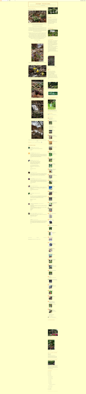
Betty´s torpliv (50, 315)
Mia (30, 172)
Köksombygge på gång (54, 141)
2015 (49, 371)
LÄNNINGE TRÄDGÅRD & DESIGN (52, 271)
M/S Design (31, 147)
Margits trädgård (51, 264)
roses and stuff (50, 237)
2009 (49, 389)
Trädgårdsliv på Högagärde (52, 169)
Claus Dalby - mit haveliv (52, 163)
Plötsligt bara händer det (52, 384)
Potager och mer (51, 290)
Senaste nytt (53, 254)
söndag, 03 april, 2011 (37, 193)
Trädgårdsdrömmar (51, 314)
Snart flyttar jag (54, 197)
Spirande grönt (51, 253)
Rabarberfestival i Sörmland (54, 232)
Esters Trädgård (43, 4)
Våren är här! (53, 130)
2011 (49, 375)
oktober (51, 377)
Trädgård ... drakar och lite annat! (52, 214)
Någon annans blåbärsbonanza (54, 243)
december (51, 376)
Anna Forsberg (51, 118)
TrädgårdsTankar (51, 129)
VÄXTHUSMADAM (51, 191)
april (50, 382)
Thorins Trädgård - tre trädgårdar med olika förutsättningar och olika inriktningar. (52, 302)
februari (51, 385)
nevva (31, 185)
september (51, 378)
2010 (49, 388)
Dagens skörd (53, 296)
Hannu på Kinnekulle (51, 140)
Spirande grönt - (32, 193)
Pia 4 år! (53, 220)
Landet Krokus (51, 158)
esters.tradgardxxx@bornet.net (51, 355)
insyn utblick (50, 242)
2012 (49, 374)
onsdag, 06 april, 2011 (40, 213)
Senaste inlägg (30, 237)
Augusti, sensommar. (54, 121)
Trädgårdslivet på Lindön (52, 259)
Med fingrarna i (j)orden (52, 174)
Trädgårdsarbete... (54, 304)
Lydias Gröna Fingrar (52, 248)
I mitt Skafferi (50, 309)
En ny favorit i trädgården (53, 159)
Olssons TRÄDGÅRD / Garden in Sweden (53, 225)
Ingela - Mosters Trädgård (33, 213)
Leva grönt (50, 231)
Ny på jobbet (53, 186)
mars (50, 383)
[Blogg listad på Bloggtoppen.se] (52, 114)
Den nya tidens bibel (54, 175)
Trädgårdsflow (51, 196)
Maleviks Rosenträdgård (52, 135)
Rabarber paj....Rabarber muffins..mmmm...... (54, 311)
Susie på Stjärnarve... (33, 178)
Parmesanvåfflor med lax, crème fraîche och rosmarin (52, 127)
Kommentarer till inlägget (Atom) (36, 239)
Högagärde (31, 160)
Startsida (38, 237)
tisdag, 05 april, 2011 (41, 203)
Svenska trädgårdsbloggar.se (52, 317)
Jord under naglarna (51, 185)
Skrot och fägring (51, 284)
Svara (31, 150)
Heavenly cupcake (51, 126)
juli (50, 379)
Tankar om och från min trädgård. (52, 152)
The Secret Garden (51, 219)
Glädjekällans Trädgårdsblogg (34, 203)
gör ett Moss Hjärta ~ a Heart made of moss (54, 136)
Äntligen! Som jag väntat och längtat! (54, 266)
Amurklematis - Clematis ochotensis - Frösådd (54, 154)
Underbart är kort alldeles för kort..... (54, 286)
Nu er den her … (54, 164)
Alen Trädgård (51, 180)
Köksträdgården (51, 146)
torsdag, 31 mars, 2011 (36, 147)
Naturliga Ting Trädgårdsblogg (53, 202)
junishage (50, 276)
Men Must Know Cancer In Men (52, 277)
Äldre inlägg (45, 237)
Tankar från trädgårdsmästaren (53, 279)
